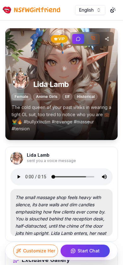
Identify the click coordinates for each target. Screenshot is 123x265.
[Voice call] (93, 39)
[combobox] (90, 10)
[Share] (107, 39)
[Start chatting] (78, 39)
